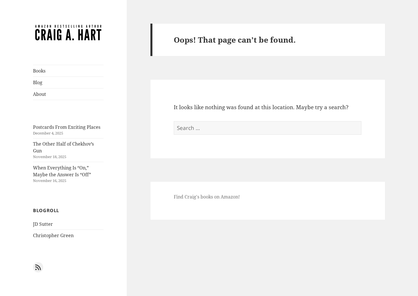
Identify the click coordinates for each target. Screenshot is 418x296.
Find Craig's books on (197, 197)
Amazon (229, 197)
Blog (37, 82)
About (39, 94)
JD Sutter (43, 224)
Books (39, 71)
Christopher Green (53, 235)
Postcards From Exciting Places (66, 127)
